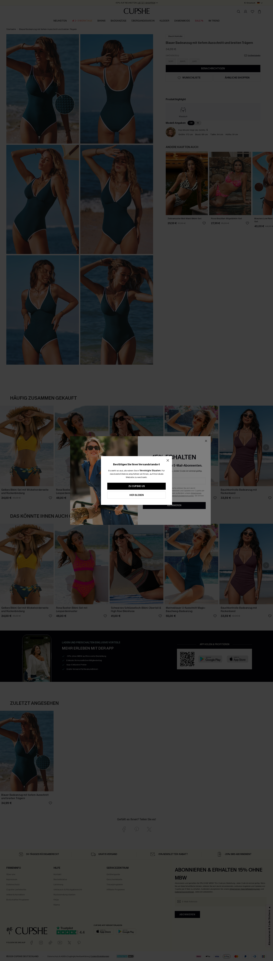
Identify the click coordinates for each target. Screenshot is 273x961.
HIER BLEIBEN (136, 495)
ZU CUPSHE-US (136, 486)
